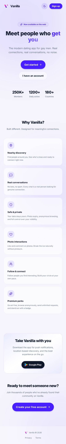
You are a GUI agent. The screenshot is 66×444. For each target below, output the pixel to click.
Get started (31, 64)
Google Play (35, 364)
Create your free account (31, 407)
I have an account (33, 75)
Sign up (56, 6)
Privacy (28, 438)
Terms (38, 438)
